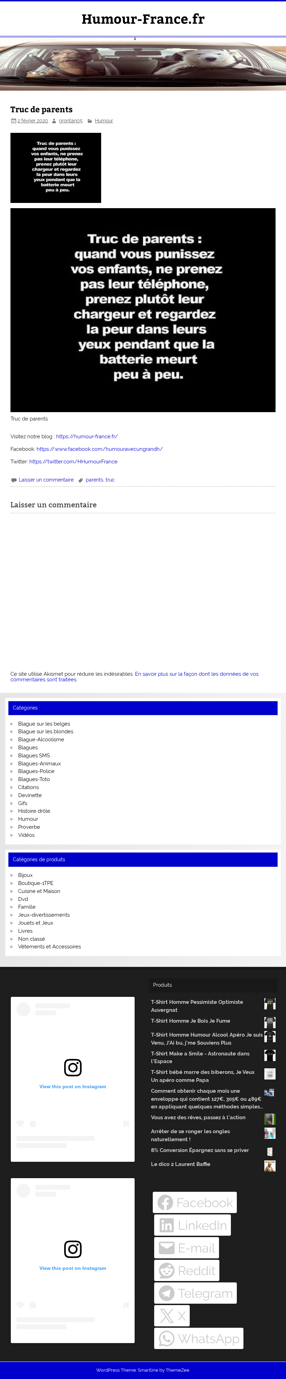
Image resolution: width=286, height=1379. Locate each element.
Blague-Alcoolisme (41, 739)
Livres (25, 931)
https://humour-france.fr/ (87, 436)
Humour (104, 120)
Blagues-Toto (34, 779)
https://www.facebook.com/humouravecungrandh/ (100, 449)
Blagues (28, 747)
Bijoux (25, 875)
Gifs (22, 803)
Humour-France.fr (143, 18)
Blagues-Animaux (39, 763)
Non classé (31, 939)
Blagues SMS (34, 755)
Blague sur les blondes (45, 731)
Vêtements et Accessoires (49, 947)
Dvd (23, 899)
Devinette (30, 795)
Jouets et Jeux (35, 923)
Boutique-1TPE (35, 883)
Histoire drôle (34, 811)
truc (110, 480)
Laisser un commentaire (46, 480)
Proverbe (29, 827)
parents (94, 480)
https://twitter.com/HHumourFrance (73, 462)
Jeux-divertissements (44, 915)
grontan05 (71, 120)
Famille (27, 907)
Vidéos (26, 835)
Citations (28, 787)
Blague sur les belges (44, 724)
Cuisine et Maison (39, 891)
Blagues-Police (36, 771)
